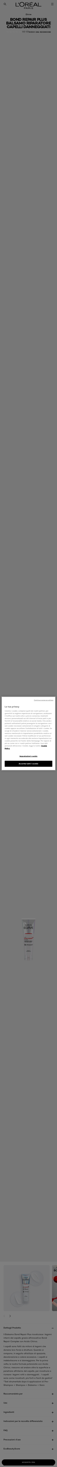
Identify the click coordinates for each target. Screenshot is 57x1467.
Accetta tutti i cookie (28, 764)
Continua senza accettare (43, 700)
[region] (28, 733)
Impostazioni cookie (29, 756)
